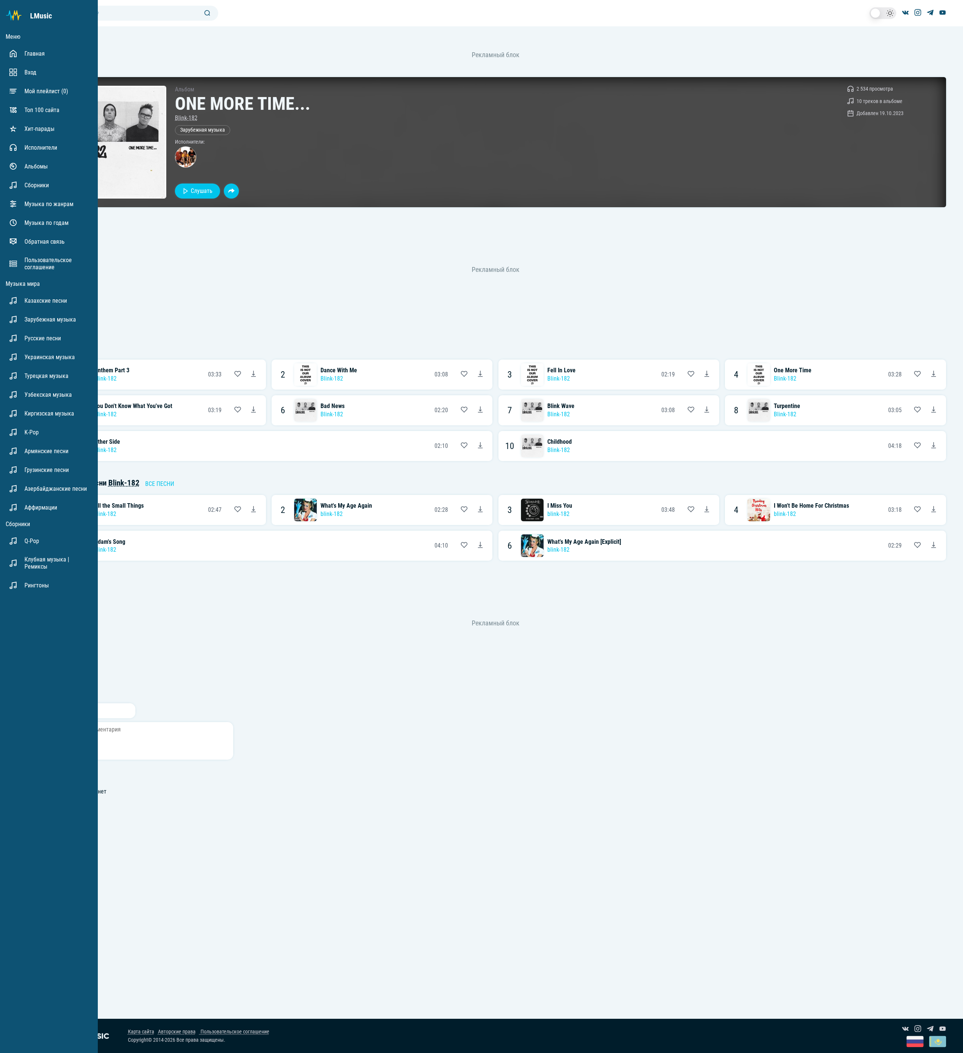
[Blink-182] (185, 157)
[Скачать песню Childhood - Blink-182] (933, 446)
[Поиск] (207, 13)
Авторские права (177, 1032)
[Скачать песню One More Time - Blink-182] (933, 374)
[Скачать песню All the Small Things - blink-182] (253, 510)
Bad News (332, 406)
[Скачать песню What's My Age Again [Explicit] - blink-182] (933, 545)
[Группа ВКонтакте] (905, 13)
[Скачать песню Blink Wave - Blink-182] (706, 410)
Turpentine (787, 406)
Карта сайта (141, 1032)
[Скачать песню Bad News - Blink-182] (480, 410)
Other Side (107, 441)
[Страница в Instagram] (917, 13)
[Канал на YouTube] (942, 13)
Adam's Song (109, 541)
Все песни (159, 483)
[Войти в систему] (960, 3)
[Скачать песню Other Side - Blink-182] (480, 446)
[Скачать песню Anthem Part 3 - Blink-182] (253, 374)
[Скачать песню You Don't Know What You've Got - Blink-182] (253, 410)
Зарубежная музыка (202, 130)
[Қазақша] (937, 1042)
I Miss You (559, 505)
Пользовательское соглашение (234, 1032)
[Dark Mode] (882, 13)
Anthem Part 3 (111, 370)
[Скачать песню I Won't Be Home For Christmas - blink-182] (933, 510)
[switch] (882, 13)
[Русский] (915, 1042)
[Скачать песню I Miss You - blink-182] (706, 510)
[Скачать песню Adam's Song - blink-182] (480, 545)
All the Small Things (119, 505)
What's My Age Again (346, 505)
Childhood (559, 441)
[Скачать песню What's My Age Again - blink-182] (480, 510)
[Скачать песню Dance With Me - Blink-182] (480, 374)
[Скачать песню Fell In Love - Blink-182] (706, 374)
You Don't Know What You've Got (133, 406)
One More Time (792, 370)
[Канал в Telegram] (930, 13)
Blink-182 (186, 117)
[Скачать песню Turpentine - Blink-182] (933, 410)
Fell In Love (561, 370)
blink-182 (105, 513)
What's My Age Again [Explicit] (584, 541)
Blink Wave (560, 406)
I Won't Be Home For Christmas (811, 505)
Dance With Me (338, 370)
